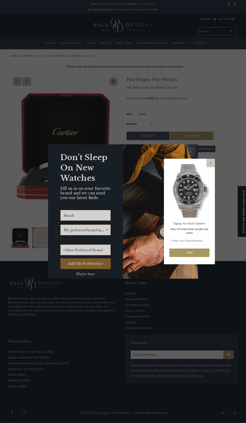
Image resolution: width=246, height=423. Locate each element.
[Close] (210, 163)
